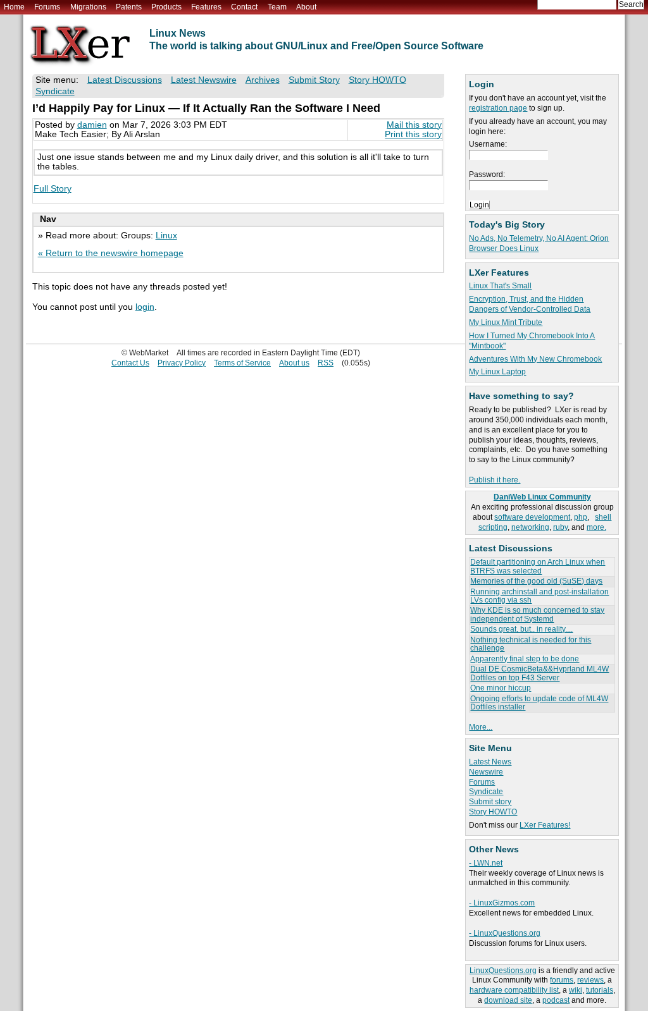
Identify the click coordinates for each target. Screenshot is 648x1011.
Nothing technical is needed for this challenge (530, 644)
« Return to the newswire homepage (111, 253)
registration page (498, 108)
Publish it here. (494, 479)
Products (166, 7)
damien (92, 125)
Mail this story (414, 125)
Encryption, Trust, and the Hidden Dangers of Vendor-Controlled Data (529, 304)
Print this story (413, 134)
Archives (263, 80)
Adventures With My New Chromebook (535, 359)
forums (561, 980)
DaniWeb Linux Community (542, 497)
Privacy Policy (182, 362)
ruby (560, 527)
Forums (47, 7)
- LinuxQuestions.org (504, 933)
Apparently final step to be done (524, 658)
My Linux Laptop (497, 371)
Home (14, 7)
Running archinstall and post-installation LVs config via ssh (539, 595)
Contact (244, 7)
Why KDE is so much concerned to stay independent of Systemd (537, 614)
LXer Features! (545, 825)
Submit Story (314, 80)
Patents (129, 7)
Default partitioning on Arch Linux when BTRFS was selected (537, 566)
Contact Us (130, 362)
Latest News (490, 761)
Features (206, 7)
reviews (590, 980)
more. (596, 527)
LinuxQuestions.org (503, 970)
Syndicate (486, 791)
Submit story (490, 801)
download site (508, 1000)
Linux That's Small (500, 285)
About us (294, 362)
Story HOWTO (493, 811)
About (306, 7)
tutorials (599, 990)
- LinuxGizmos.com (502, 902)
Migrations (88, 7)
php (580, 517)
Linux (166, 235)
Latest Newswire (204, 80)
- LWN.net (485, 863)
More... (480, 727)
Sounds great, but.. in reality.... (521, 629)
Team (277, 7)
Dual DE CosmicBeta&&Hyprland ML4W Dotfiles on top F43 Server (539, 673)
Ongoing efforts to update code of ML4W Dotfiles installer (539, 702)
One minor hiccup (500, 687)
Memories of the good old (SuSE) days (536, 581)
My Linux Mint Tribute (505, 322)
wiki (575, 990)
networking (530, 527)
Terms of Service (242, 362)
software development (532, 517)
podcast (556, 1000)
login (144, 307)
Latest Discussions (124, 80)
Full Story (53, 188)
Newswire (486, 772)
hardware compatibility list (514, 990)
